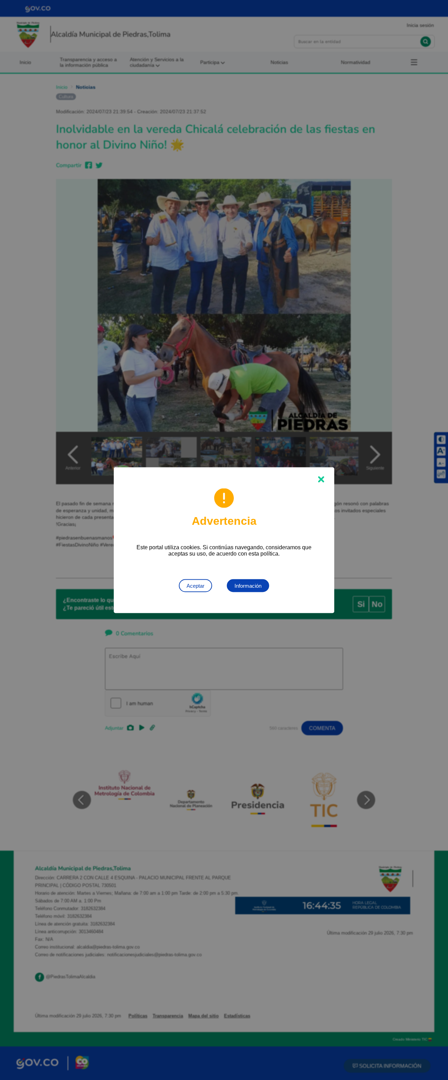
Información (247, 585)
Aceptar (195, 585)
